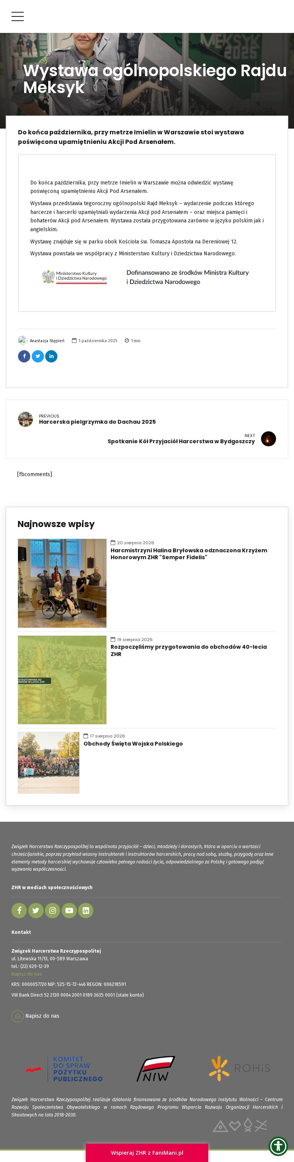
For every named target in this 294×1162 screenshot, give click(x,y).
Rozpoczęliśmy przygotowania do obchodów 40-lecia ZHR (189, 650)
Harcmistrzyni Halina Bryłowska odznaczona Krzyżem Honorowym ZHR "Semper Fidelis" (189, 554)
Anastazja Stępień (47, 340)
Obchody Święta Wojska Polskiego (133, 743)
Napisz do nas (26, 974)
